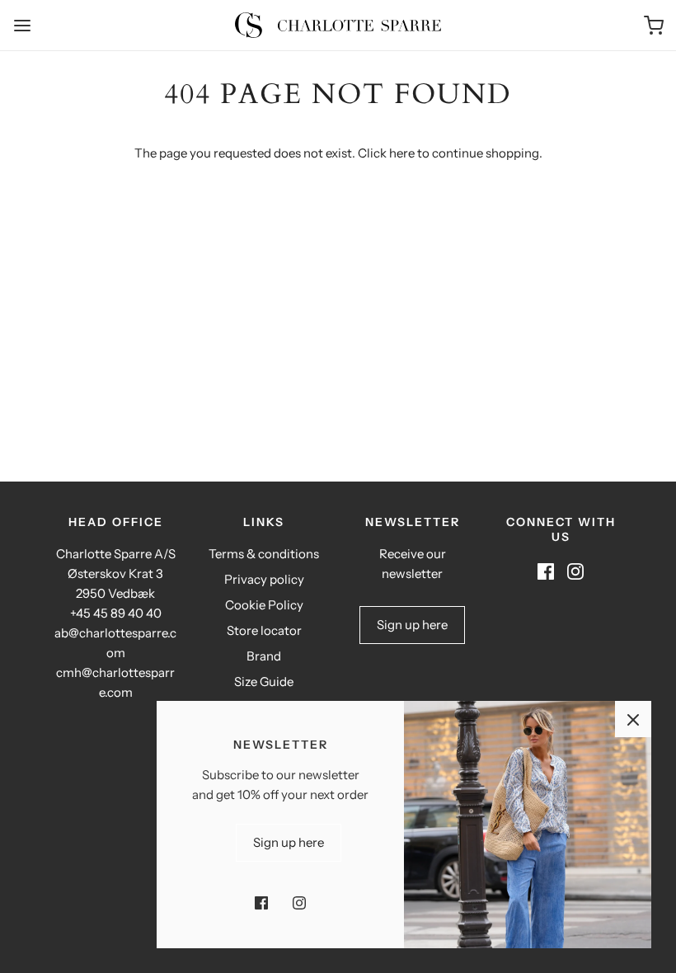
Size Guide (263, 681)
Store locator (264, 630)
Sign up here (412, 624)
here (402, 153)
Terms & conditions (264, 554)
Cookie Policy (264, 605)
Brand (263, 656)
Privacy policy (264, 579)
